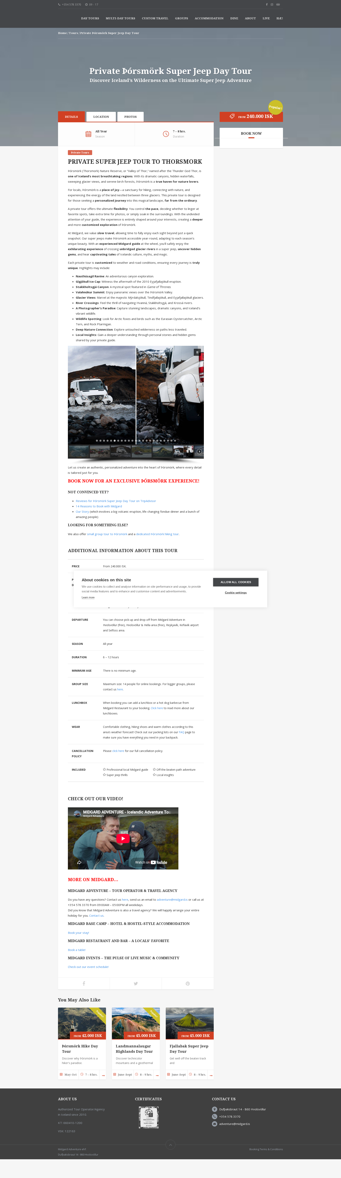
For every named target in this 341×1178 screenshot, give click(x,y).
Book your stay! (78, 951)
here (120, 708)
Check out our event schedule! (88, 985)
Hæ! (279, 37)
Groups (181, 37)
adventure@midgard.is (172, 918)
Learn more (88, 597)
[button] (197, 371)
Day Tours (90, 37)
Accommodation (209, 37)
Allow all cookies (236, 582)
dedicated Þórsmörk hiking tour (157, 553)
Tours (73, 52)
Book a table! (76, 968)
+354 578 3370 (229, 1135)
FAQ (181, 751)
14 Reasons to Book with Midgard (99, 525)
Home (62, 52)
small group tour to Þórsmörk (107, 553)
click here (118, 769)
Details (71, 135)
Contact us (96, 934)
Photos (130, 135)
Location (101, 135)
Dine (234, 37)
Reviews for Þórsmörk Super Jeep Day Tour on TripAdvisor (116, 520)
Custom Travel (155, 37)
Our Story (82, 530)
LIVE (266, 37)
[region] (136, 424)
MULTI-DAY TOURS (120, 37)
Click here (157, 727)
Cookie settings (236, 592)
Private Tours (80, 171)
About (250, 37)
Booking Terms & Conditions (266, 1168)
